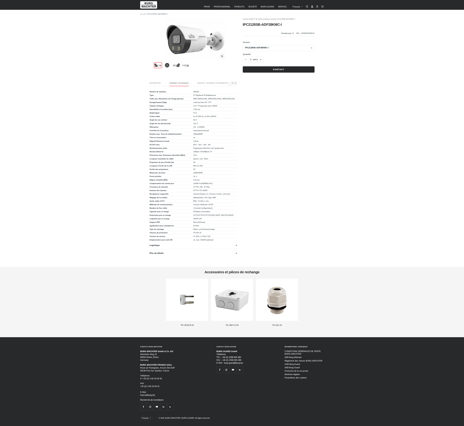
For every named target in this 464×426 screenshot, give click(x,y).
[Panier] (322, 6)
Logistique (154, 245)
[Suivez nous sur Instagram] (150, 406)
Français (296, 7)
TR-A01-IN (277, 325)
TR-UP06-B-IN (187, 325)
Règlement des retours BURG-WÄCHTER (303, 361)
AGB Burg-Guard (292, 364)
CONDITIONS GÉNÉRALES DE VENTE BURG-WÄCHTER (303, 352)
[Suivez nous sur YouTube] (156, 406)
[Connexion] (317, 6)
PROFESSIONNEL (222, 7)
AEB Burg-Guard (292, 367)
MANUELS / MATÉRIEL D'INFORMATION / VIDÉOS (216, 83)
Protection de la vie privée (296, 371)
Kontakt (278, 69)
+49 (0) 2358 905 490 (231, 357)
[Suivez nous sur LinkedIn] (163, 406)
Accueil (143, 14)
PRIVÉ (207, 7)
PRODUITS (239, 7)
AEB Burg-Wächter (293, 357)
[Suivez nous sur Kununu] (170, 406)
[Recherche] (307, 6)
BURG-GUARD (267, 7)
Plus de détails (156, 253)
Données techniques (179, 83)
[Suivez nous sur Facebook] (143, 406)
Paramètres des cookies (296, 378)
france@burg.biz (147, 395)
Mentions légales (292, 374)
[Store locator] (312, 6)
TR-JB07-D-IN (232, 325)
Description (155, 83)
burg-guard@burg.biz (233, 363)
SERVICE (282, 7)
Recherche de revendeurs (151, 400)
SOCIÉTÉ (252, 7)
